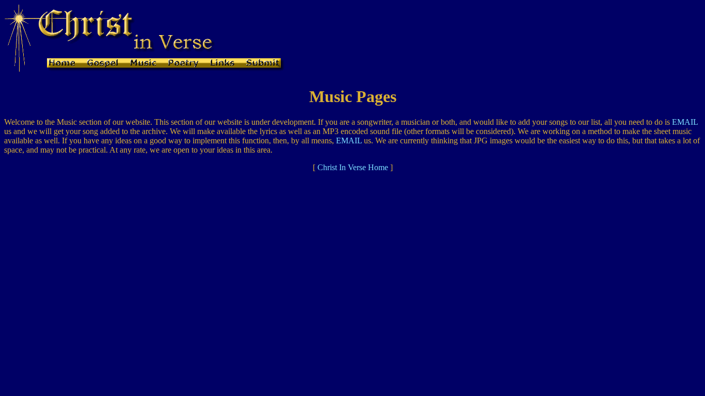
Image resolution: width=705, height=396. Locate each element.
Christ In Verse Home (352, 167)
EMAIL (685, 122)
